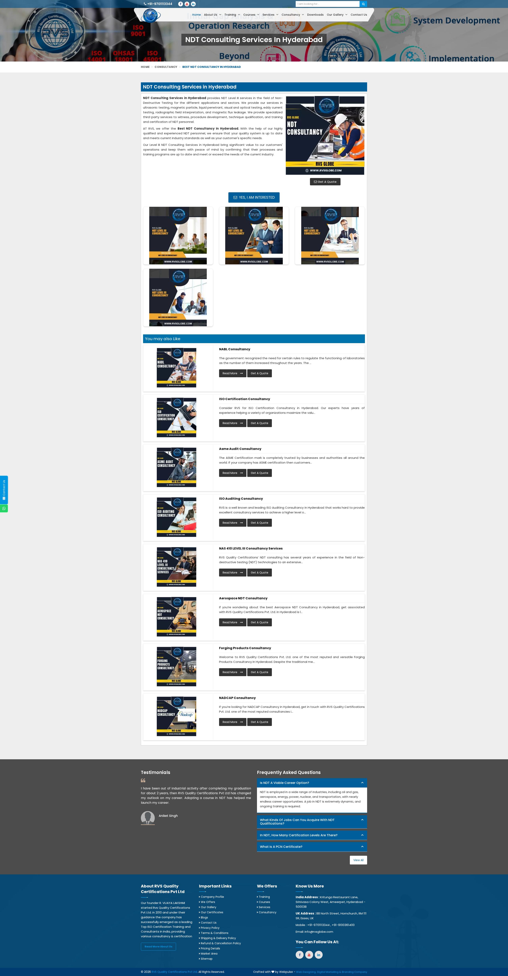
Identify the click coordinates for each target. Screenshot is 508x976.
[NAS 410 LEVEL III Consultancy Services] (176, 567)
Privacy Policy (209, 928)
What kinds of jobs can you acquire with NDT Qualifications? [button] (297, 822)
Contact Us (359, 15)
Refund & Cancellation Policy (220, 943)
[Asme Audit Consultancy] (176, 467)
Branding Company (354, 972)
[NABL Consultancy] (176, 368)
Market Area (208, 954)
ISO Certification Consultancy (244, 399)
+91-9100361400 (343, 925)
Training (230, 15)
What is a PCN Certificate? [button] (281, 846)
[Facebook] (180, 4)
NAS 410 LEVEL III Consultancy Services (251, 548)
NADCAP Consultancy (237, 698)
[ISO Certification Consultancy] (176, 417)
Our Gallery (335, 15)
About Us (211, 15)
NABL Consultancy (234, 349)
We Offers (207, 902)
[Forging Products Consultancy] (176, 666)
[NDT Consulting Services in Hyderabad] (325, 135)
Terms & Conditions (214, 933)
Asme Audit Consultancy (240, 449)
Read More (230, 373)
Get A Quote (327, 182)
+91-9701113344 (159, 4)
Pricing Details (210, 948)
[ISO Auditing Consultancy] (176, 517)
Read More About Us (158, 946)
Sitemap (206, 959)
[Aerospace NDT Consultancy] (176, 617)
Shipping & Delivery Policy (218, 938)
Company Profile (212, 897)
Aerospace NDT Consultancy (243, 598)
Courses (249, 15)
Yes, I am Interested (256, 197)
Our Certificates (211, 912)
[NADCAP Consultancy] (176, 716)
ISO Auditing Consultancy (241, 498)
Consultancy (291, 15)
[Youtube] (187, 4)
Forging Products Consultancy (245, 648)
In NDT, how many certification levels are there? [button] (299, 835)
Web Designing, (306, 972)
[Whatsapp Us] (4, 508)
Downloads (315, 15)
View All (358, 860)
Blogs (204, 917)
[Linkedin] (193, 4)
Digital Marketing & (329, 972)
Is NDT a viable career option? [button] (284, 783)
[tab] (312, 783)
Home (196, 15)
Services (269, 15)
